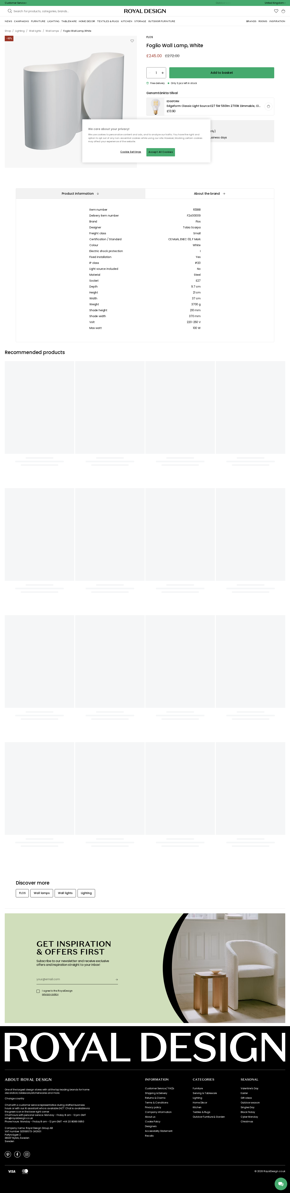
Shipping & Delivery (156, 1093)
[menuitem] (8, 21)
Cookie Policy (152, 1121)
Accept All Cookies (161, 152)
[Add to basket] (268, 106)
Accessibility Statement (158, 1131)
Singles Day (247, 1107)
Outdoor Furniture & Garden (209, 1117)
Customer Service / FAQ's (159, 1088)
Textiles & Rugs (201, 1112)
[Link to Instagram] (27, 1154)
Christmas (247, 1121)
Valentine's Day (250, 1088)
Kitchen (197, 1107)
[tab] (80, 193)
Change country (14, 1098)
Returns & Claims (155, 1098)
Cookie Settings (130, 151)
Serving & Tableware (205, 1093)
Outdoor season (250, 1102)
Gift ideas (246, 1098)
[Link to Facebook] (17, 1154)
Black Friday (248, 1112)
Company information (158, 1112)
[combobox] (275, 3)
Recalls (149, 1136)
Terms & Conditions (156, 1102)
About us (150, 1117)
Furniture (198, 1088)
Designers (151, 1126)
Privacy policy (153, 1107)
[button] (275, 3)
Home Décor (200, 1102)
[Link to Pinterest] (8, 1154)
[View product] (210, 107)
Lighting (197, 1098)
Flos (198, 221)
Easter (244, 1093)
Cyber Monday (249, 1117)
